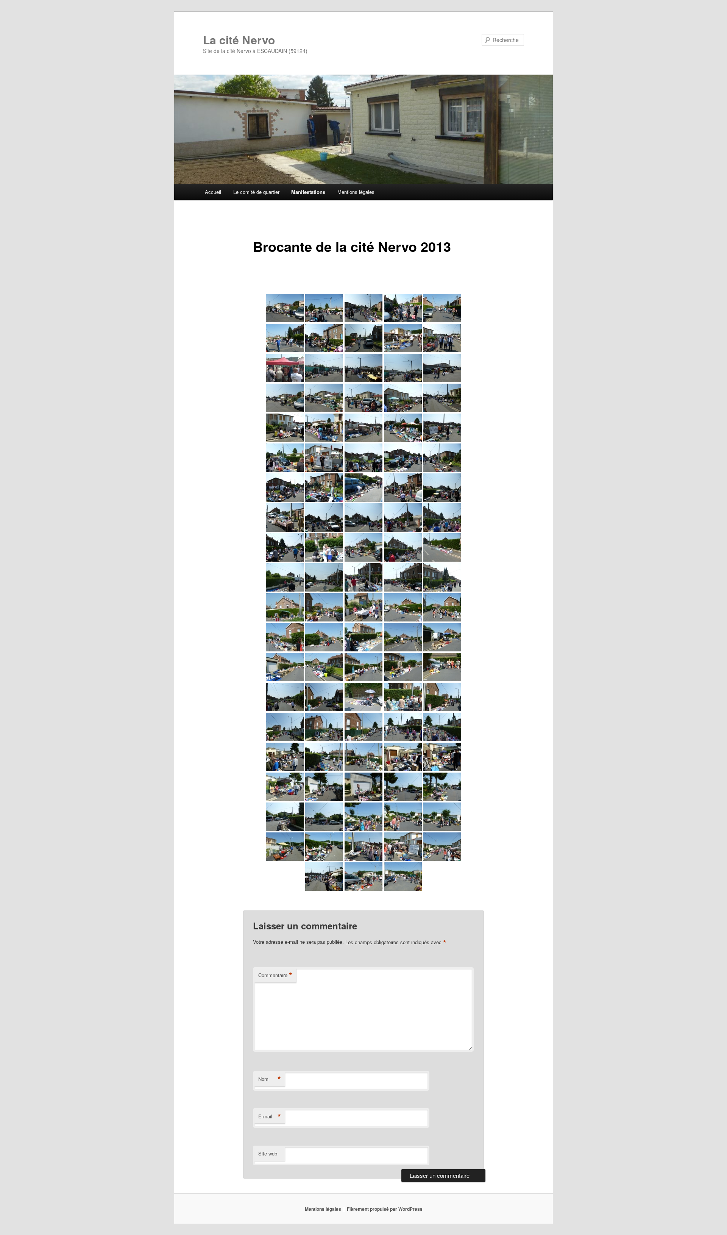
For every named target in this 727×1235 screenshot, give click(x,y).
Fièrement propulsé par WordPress (385, 1208)
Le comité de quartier (256, 191)
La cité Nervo (239, 39)
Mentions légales (355, 191)
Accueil (213, 191)
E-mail (269, 1116)
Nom (269, 1079)
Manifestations (308, 191)
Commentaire (275, 975)
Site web (267, 1153)
